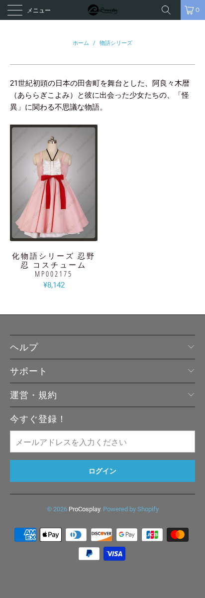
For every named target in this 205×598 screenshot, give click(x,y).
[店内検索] (170, 9)
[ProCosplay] (102, 10)
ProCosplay (84, 509)
